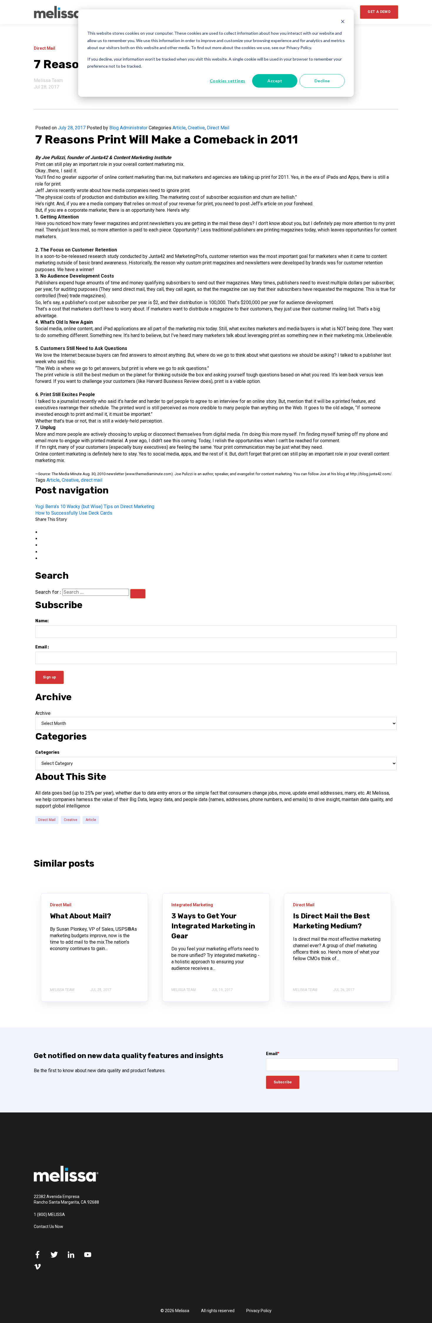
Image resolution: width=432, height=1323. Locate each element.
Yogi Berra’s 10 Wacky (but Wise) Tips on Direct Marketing (94, 506)
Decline (322, 80)
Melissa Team (48, 80)
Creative (196, 128)
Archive (43, 713)
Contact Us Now (48, 1226)
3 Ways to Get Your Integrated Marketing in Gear (213, 926)
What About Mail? (80, 916)
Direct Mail (218, 128)
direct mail (91, 480)
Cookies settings (227, 80)
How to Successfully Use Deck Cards (73, 513)
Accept (274, 80)
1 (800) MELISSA (49, 1214)
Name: (41, 620)
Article (179, 128)
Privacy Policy (259, 1310)
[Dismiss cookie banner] (343, 22)
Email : (42, 647)
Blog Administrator (128, 128)
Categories (47, 752)
